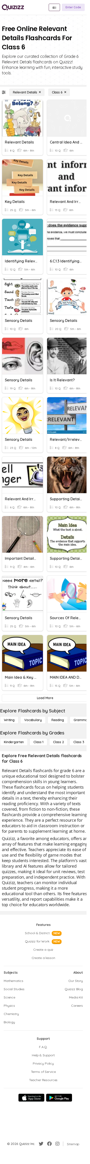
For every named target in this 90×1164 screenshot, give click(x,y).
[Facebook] (49, 1143)
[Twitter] (41, 1143)
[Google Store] (59, 1098)
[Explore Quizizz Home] (13, 7)
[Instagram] (57, 1143)
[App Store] (31, 1098)
